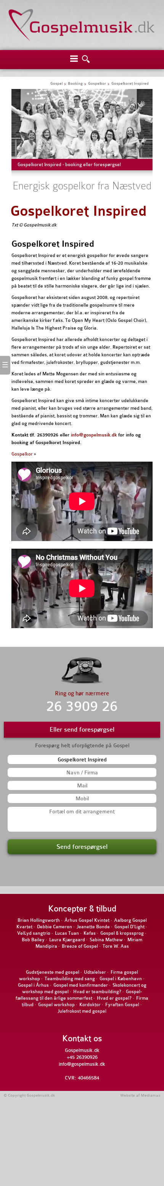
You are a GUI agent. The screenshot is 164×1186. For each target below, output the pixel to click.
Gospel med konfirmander (80, 985)
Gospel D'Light (129, 926)
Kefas (90, 933)
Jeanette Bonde (93, 926)
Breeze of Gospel (80, 946)
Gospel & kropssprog (122, 933)
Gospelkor (22, 454)
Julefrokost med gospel (82, 1011)
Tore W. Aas (116, 946)
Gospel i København (121, 978)
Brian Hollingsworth (39, 920)
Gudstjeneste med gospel (52, 972)
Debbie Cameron (54, 926)
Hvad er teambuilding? (97, 991)
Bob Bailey (33, 939)
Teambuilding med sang (70, 978)
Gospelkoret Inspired (78, 211)
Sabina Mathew (106, 939)
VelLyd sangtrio (33, 933)
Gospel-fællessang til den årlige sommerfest (79, 995)
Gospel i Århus (33, 985)
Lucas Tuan (67, 933)
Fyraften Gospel (122, 1004)
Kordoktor (90, 1004)
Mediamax (150, 1095)
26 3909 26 (82, 706)
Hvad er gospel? (114, 998)
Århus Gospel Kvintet (86, 920)
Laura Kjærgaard (67, 939)
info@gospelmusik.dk (94, 435)
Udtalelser (95, 972)
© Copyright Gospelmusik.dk (29, 1095)
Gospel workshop (56, 1004)
